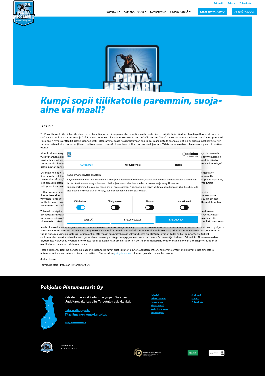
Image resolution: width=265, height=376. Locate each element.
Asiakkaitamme (134, 11)
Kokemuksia (158, 11)
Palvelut (112, 11)
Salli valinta (132, 219)
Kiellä (88, 219)
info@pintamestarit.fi (75, 322)
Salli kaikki (176, 219)
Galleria (231, 3)
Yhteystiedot (246, 3)
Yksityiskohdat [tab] (132, 164)
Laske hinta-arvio (212, 11)
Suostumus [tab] (86, 164)
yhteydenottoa (122, 253)
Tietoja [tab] (178, 164)
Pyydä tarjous (244, 11)
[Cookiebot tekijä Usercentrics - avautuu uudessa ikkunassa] (184, 154)
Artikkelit (218, 3)
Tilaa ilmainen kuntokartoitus (86, 314)
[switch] (115, 207)
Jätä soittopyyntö (77, 310)
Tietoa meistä (179, 11)
